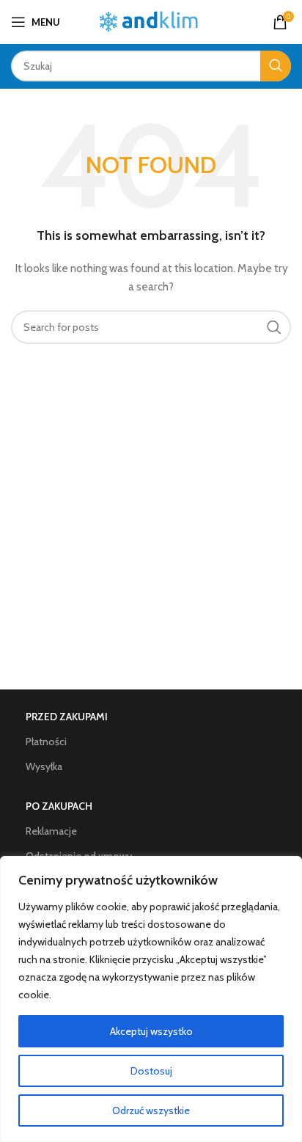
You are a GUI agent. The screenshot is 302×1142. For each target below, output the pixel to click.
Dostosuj (151, 1070)
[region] (151, 999)
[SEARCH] (275, 66)
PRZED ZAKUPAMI (67, 716)
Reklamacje (51, 831)
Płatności (46, 741)
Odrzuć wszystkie (151, 1110)
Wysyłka (44, 766)
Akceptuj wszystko (151, 1031)
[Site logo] (151, 20)
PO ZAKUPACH (59, 806)
